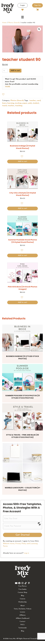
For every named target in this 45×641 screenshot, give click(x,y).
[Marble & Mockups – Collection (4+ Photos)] (22, 463)
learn (4, 103)
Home (4, 22)
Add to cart (15, 70)
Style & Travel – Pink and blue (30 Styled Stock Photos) (22, 436)
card (39, 100)
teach (4, 106)
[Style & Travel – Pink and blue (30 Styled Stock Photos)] (22, 416)
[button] (39, 29)
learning (10, 103)
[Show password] (40, 523)
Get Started (22, 535)
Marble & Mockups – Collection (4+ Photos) (22, 488)
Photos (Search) (14, 22)
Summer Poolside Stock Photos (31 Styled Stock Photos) (22, 396)
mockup (18, 103)
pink (30, 103)
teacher (32, 100)
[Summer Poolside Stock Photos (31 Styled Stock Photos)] (22, 377)
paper (24, 103)
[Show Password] (40, 525)
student (36, 103)
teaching (18, 106)
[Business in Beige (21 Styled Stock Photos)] (22, 338)
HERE (7, 87)
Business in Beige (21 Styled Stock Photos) (22, 357)
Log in (26, 553)
